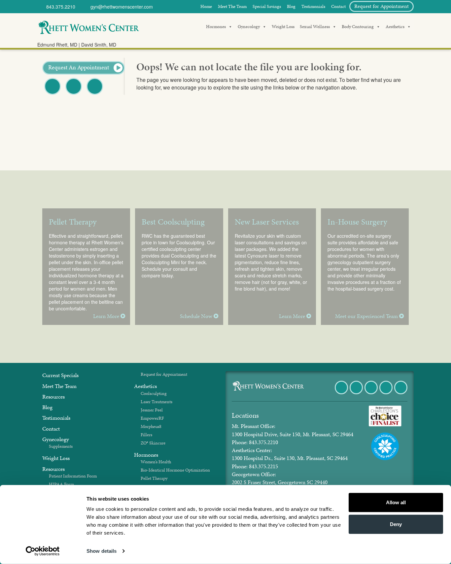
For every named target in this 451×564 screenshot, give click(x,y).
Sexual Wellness (315, 26)
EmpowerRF (152, 418)
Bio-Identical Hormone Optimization (175, 470)
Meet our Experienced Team (367, 316)
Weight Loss (283, 26)
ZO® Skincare (153, 443)
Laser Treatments (156, 402)
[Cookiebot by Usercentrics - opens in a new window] (43, 551)
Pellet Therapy (154, 478)
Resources (53, 397)
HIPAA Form (61, 484)
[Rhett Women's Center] (88, 26)
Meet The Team (232, 6)
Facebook (53, 94)
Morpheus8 (151, 426)
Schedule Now (197, 316)
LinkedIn (401, 393)
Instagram (386, 393)
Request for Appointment (381, 6)
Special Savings (267, 6)
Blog (291, 6)
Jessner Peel (152, 410)
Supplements (61, 446)
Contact (338, 6)
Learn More (107, 316)
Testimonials (313, 6)
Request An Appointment (79, 67)
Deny (396, 524)
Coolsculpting (154, 393)
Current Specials (60, 375)
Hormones (216, 26)
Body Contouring (358, 26)
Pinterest (95, 94)
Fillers (146, 435)
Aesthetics (395, 26)
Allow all (396, 502)
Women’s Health (156, 462)
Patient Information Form (73, 476)
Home (206, 6)
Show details (102, 551)
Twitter (74, 94)
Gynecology (249, 26)
